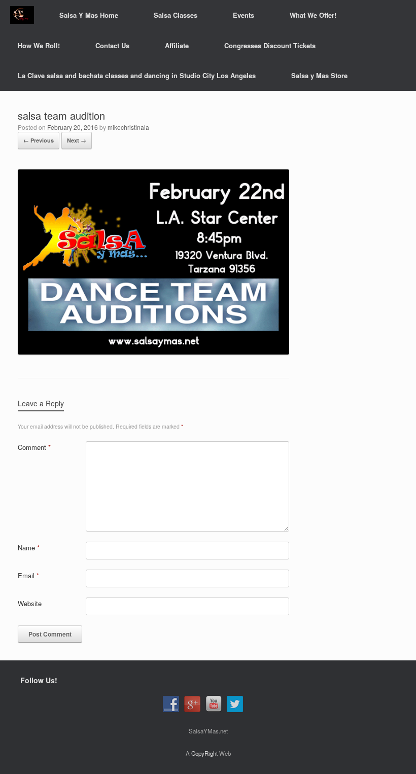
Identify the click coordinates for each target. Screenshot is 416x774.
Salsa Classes (175, 15)
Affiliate (177, 45)
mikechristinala (128, 127)
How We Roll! (39, 45)
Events (243, 15)
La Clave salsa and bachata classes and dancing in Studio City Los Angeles (137, 75)
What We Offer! (313, 15)
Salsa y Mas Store (319, 75)
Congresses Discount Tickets (270, 45)
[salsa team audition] (153, 352)
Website (30, 603)
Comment (34, 447)
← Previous (38, 140)
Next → (76, 140)
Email (28, 575)
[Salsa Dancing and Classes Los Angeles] (22, 15)
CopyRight (204, 753)
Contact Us (112, 45)
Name (29, 547)
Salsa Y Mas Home (88, 15)
